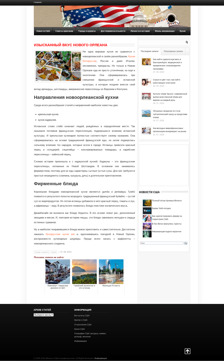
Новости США (43, 31)
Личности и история (140, 31)
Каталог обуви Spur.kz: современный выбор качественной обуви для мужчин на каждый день (170, 97)
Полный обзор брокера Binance (167, 200)
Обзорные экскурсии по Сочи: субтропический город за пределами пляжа (170, 114)
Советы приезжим (64, 31)
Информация (80, 341)
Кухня (182, 31)
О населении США (83, 325)
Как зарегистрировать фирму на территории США (167, 217)
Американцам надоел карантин (166, 231)
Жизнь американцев (164, 31)
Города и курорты (87, 31)
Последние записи (149, 51)
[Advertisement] (163, 165)
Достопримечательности (113, 31)
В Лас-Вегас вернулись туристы (167, 224)
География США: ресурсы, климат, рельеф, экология (90, 335)
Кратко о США (80, 320)
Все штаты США (82, 315)
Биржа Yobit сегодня (161, 208)
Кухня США (79, 329)
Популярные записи (173, 51)
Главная (37, 2)
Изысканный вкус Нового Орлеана (70, 45)
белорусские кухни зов (60, 234)
